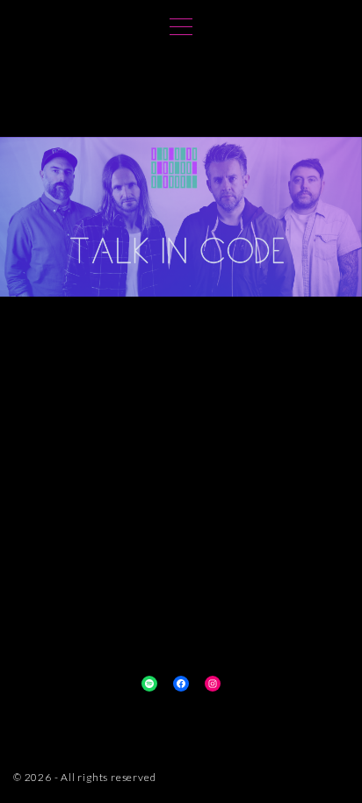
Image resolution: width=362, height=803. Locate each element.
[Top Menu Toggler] (181, 26)
